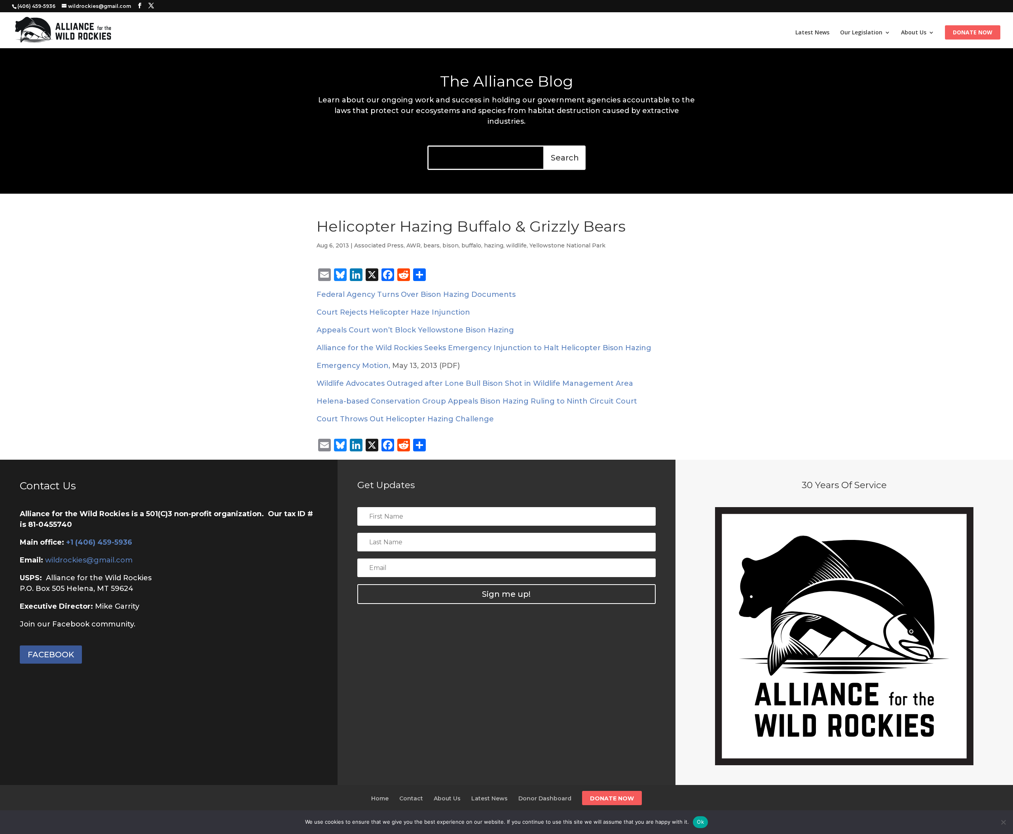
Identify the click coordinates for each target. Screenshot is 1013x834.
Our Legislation (861, 33)
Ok (700, 822)
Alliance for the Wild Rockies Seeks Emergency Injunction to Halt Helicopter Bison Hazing (484, 347)
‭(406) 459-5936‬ (36, 6)
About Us (913, 33)
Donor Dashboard (544, 798)
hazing (493, 245)
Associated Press (379, 245)
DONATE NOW (612, 798)
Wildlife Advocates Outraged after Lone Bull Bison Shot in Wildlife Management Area (475, 383)
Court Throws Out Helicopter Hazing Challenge (405, 419)
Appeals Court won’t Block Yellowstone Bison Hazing (415, 330)
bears (431, 245)
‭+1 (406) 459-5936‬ (99, 542)
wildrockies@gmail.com (89, 560)
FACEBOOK (51, 654)
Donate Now (972, 33)
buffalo (471, 245)
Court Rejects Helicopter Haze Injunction (393, 312)
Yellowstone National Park (567, 245)
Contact (411, 798)
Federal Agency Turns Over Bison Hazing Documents (416, 294)
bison (450, 245)
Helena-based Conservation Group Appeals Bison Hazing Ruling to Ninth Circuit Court (477, 401)
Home (380, 798)
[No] (1003, 822)
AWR (413, 245)
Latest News (812, 33)
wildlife (516, 245)
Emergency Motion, (353, 365)
